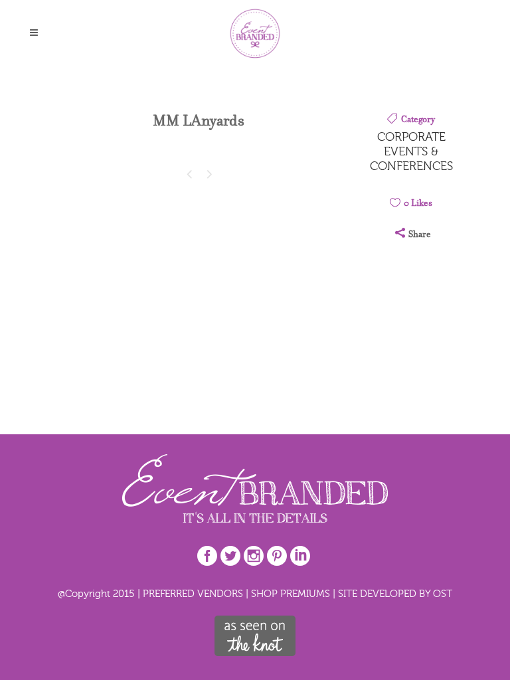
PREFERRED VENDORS (193, 593)
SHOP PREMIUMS (290, 593)
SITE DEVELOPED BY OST (395, 593)
